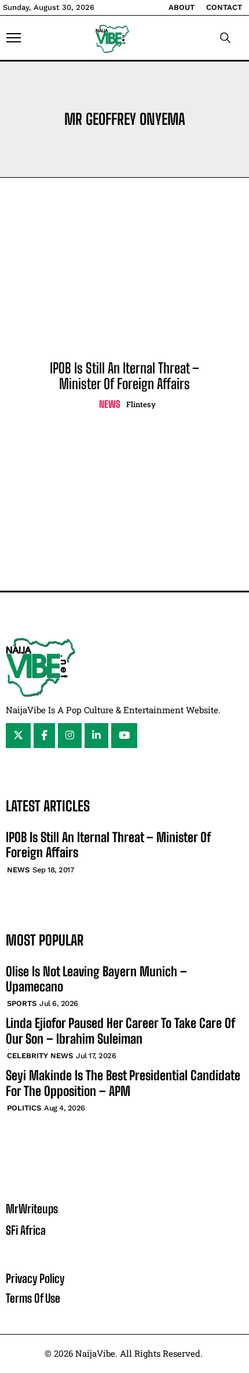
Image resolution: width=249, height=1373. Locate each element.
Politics (24, 1108)
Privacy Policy (35, 1278)
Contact (224, 7)
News (109, 403)
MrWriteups (32, 1209)
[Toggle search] (225, 37)
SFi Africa (26, 1230)
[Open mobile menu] (13, 37)
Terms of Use (33, 1298)
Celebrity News (40, 1055)
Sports (21, 1003)
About (182, 7)
